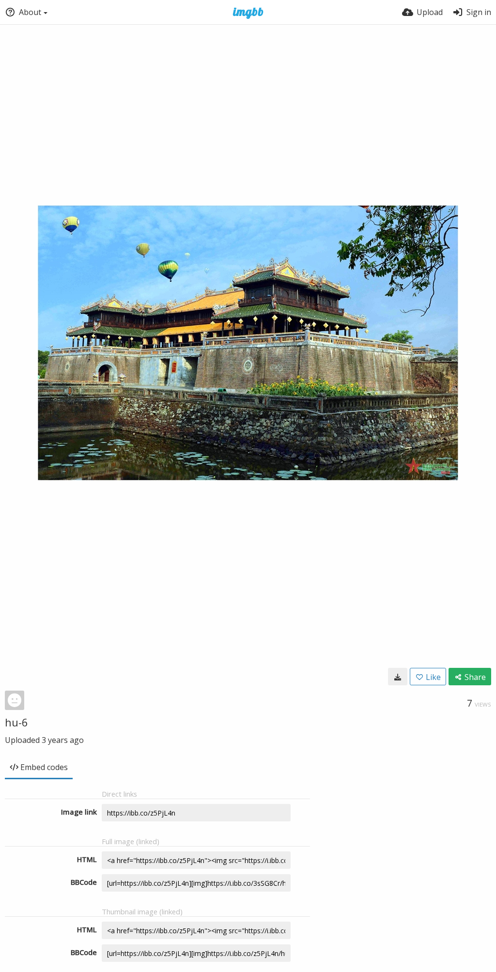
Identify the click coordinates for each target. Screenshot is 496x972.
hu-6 (16, 722)
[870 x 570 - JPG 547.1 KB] (397, 676)
